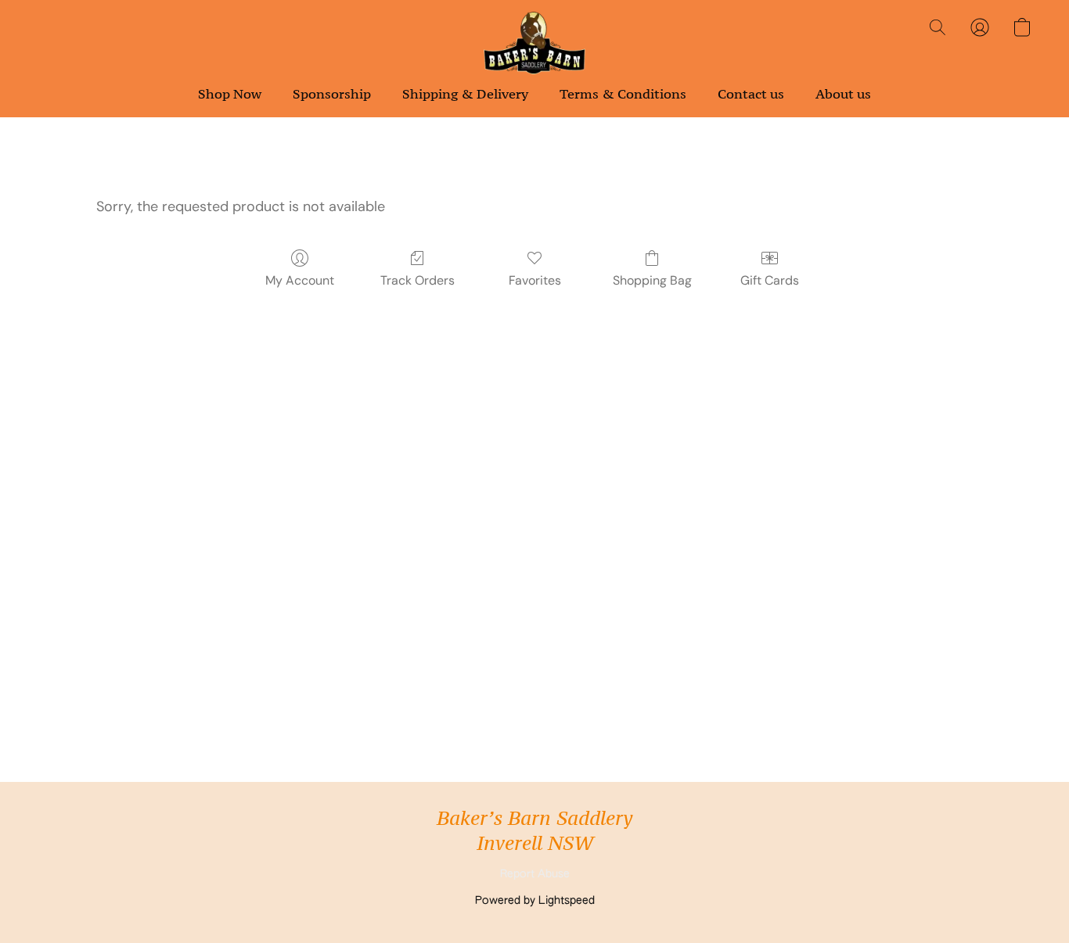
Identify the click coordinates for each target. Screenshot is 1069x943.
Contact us (751, 93)
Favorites (535, 280)
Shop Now (229, 93)
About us (843, 93)
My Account (299, 280)
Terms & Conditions (623, 93)
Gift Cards (769, 280)
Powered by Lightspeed (535, 900)
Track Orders (417, 280)
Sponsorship (332, 93)
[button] (534, 43)
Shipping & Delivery (465, 93)
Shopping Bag (652, 280)
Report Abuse (535, 874)
